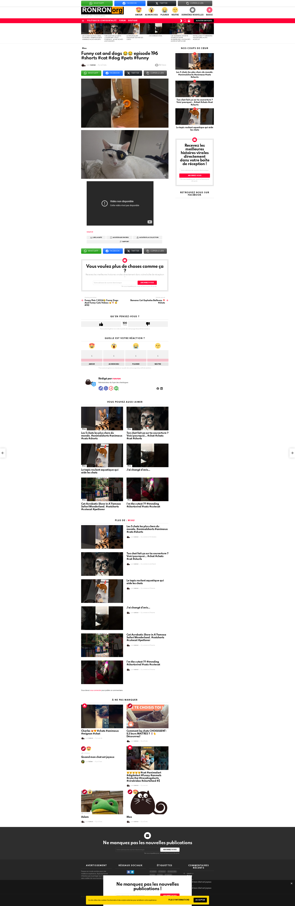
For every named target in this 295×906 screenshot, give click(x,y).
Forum (122, 21)
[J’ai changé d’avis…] (159, 28)
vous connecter (95, 690)
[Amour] (88, 748)
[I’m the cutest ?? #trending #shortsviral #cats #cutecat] (203, 28)
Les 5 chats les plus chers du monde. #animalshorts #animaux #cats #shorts (92, 37)
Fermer (291, 883)
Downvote (148, 324)
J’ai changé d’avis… (156, 36)
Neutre (175, 15)
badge (209, 15)
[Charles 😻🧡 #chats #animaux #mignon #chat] (102, 716)
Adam (85, 817)
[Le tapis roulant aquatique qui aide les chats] (136, 28)
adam (154, 871)
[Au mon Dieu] (90, 792)
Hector (162, 871)
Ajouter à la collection (148, 237)
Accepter (200, 900)
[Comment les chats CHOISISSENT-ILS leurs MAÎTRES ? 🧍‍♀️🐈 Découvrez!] (147, 716)
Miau (84, 429)
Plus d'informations (178, 900)
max (153, 875)
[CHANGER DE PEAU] (181, 20)
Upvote (101, 324)
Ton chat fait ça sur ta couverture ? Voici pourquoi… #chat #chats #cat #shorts (147, 436)
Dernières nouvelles (192, 15)
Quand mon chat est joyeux (97, 757)
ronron (169, 875)
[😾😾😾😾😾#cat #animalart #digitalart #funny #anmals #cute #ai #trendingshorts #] (147, 758)
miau (160, 875)
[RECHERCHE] (185, 20)
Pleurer (164, 15)
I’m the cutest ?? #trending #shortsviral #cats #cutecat (202, 37)
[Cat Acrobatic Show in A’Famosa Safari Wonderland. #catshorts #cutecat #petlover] (181, 28)
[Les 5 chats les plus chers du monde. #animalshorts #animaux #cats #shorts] (92, 28)
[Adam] (102, 802)
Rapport (125, 241)
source (90, 232)
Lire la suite (97, 237)
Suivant (213, 33)
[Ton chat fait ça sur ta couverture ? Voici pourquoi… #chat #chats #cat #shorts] (114, 28)
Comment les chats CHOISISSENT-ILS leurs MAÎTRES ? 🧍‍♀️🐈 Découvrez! (147, 734)
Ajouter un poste (204, 21)
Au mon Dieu (151, 15)
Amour (138, 15)
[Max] (147, 802)
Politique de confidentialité (101, 21)
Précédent (82, 33)
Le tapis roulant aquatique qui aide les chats (135, 37)
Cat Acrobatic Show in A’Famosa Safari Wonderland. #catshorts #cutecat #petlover (101, 507)
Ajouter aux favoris (121, 237)
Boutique (132, 21)
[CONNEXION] (189, 20)
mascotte (172, 871)
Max (129, 817)
